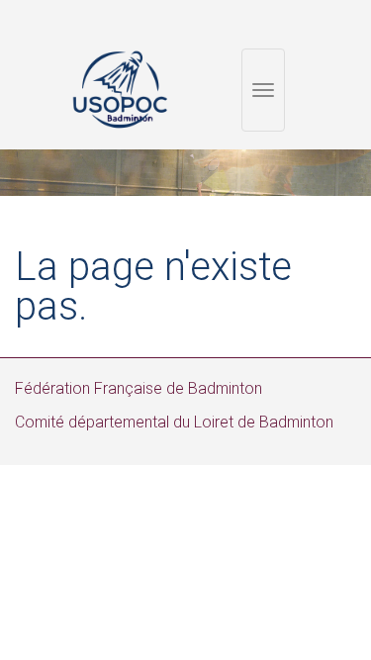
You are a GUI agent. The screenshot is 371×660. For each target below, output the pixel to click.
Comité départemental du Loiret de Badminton (174, 422)
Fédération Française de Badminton (138, 388)
